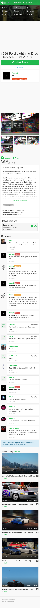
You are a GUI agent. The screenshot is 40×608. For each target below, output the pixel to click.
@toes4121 (12, 268)
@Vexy (11, 257)
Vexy (10, 240)
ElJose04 (12, 324)
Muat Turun (21, 62)
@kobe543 (12, 389)
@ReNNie (12, 285)
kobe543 (12, 377)
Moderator (17, 266)
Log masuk (18, 443)
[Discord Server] (13, 75)
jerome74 (12, 407)
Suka (18, 158)
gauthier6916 (13, 346)
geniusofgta (13, 366)
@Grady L (12, 430)
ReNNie (11, 266)
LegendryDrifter (14, 428)
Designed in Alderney (8, 600)
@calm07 (12, 368)
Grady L (15, 73)
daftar (27, 443)
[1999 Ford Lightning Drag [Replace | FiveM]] (20, 124)
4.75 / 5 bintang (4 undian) (8, 162)
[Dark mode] (34, 2)
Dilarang (17, 254)
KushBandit (13, 356)
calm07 (11, 336)
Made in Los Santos (7, 602)
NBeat (11, 397)
